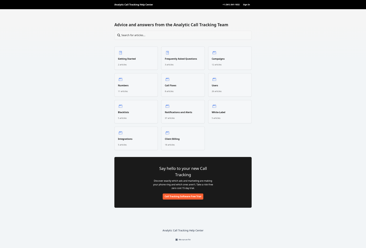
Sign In (246, 5)
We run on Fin (185, 239)
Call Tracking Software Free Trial (183, 196)
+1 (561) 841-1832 (231, 5)
